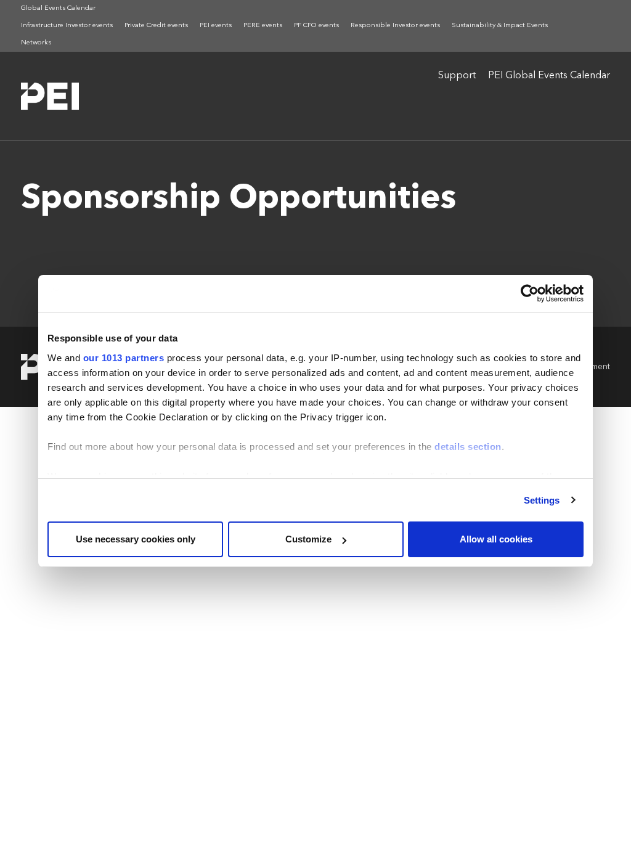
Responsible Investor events (395, 25)
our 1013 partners (124, 358)
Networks (36, 42)
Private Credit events (156, 25)
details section (468, 446)
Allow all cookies (496, 539)
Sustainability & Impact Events (500, 25)
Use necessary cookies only (135, 539)
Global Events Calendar (58, 8)
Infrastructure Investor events (67, 25)
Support (457, 76)
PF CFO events (316, 25)
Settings (542, 500)
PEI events (216, 25)
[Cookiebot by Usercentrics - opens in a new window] (530, 293)
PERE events (262, 25)
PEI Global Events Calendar (549, 76)
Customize (308, 539)
